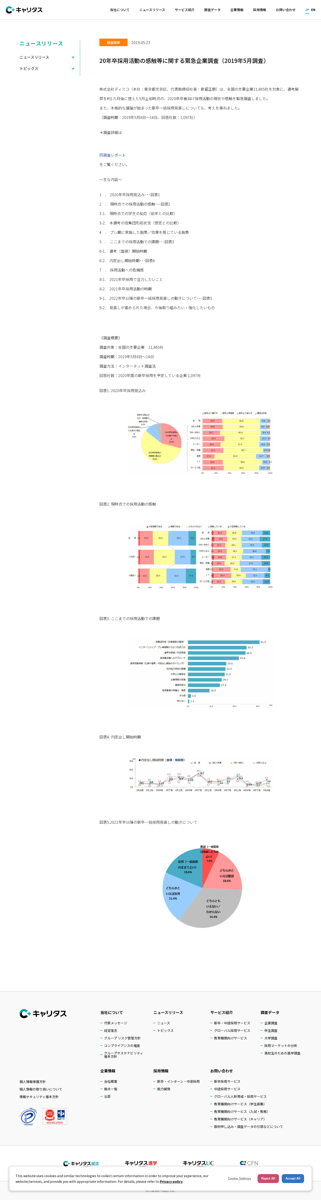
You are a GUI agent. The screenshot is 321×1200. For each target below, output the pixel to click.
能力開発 (163, 1089)
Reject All (268, 1178)
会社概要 (110, 1081)
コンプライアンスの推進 (122, 1045)
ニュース (163, 1023)
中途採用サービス (227, 1089)
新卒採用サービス (227, 1081)
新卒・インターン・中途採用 (178, 1081)
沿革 (107, 1096)
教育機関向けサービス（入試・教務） (242, 1111)
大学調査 (271, 1038)
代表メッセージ (115, 1023)
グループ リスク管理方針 (122, 1038)
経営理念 (110, 1030)
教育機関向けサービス (230, 1038)
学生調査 (271, 1030)
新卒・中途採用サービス (232, 1023)
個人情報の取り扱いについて (41, 1089)
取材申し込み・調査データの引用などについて (248, 1126)
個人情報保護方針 (33, 1081)
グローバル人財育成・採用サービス (240, 1096)
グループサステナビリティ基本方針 (123, 1054)
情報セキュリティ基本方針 (39, 1096)
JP (307, 10)
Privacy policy (171, 1181)
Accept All (293, 1178)
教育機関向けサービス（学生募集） (240, 1104)
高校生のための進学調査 (282, 1053)
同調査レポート (112, 155)
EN (313, 10)
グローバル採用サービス (232, 1030)
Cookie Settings (239, 1178)
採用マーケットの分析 (280, 1045)
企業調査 (271, 1023)
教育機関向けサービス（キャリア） (240, 1119)
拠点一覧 (110, 1089)
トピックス (165, 1030)
